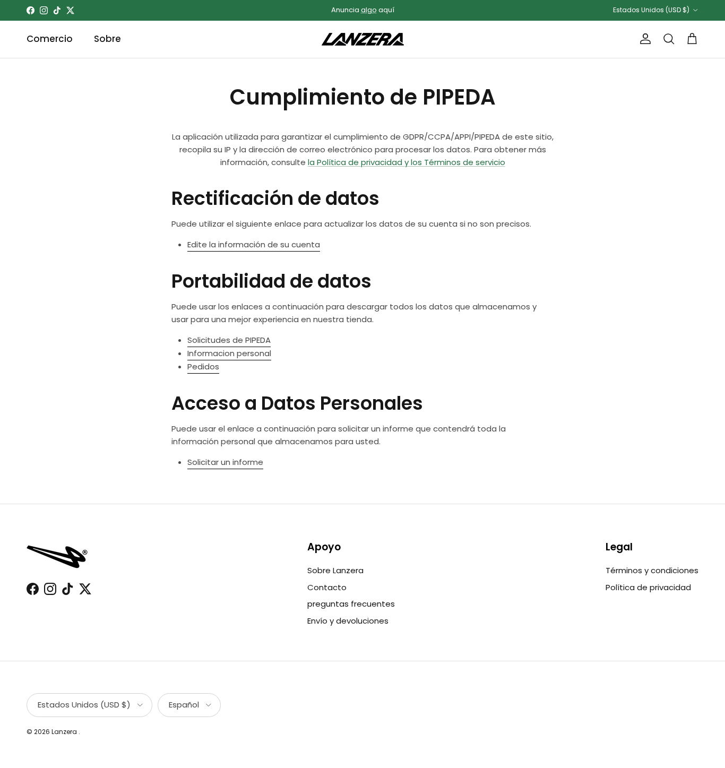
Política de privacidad (648, 587)
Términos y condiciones (652, 570)
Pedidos (203, 366)
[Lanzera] (363, 39)
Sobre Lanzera (335, 570)
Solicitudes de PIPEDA (229, 340)
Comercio (50, 38)
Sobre (107, 38)
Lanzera (65, 731)
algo (369, 10)
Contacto (327, 587)
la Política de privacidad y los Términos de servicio (406, 162)
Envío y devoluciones (348, 620)
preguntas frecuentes (351, 603)
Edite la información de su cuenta (253, 244)
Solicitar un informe (225, 462)
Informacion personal (229, 353)
